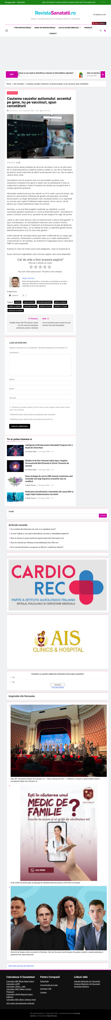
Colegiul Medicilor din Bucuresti (87, 984)
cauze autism (29, 302)
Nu (14, 682)
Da (14, 677)
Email (12, 389)
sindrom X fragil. (61, 306)
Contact (53, 34)
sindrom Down (45, 306)
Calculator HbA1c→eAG (15, 986)
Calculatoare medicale (69, 28)
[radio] (31, 267)
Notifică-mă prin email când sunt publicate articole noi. (32, 419)
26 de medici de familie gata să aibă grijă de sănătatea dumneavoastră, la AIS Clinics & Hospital (45, 883)
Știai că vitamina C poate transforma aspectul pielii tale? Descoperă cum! (76, 73)
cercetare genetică (44, 302)
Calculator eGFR (13, 984)
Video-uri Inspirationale (44, 28)
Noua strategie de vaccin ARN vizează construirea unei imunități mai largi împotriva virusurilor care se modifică (49, 478)
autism (17, 302)
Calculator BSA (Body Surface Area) (21, 999)
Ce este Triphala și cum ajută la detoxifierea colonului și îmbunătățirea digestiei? (40, 534)
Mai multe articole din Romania (21, 966)
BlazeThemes (52, 1016)
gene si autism (60, 302)
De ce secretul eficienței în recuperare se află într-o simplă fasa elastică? (37, 547)
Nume (12, 379)
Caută (11, 511)
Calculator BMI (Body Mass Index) (20, 981)
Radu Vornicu (13, 111)
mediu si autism (14, 306)
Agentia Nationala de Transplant (87, 981)
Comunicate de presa (49, 985)
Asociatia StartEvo (81, 986)
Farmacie (88, 28)
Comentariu (14, 353)
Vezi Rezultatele (58, 687)
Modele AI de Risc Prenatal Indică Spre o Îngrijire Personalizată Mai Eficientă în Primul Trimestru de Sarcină (47, 463)
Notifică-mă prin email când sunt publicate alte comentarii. (33, 415)
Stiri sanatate (12, 93)
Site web (12, 398)
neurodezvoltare (30, 306)
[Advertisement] (55, 54)
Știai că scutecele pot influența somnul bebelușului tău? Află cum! (34, 543)
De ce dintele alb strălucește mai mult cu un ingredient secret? (72, 2)
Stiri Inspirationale (22, 28)
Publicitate (44, 981)
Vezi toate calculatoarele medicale (20, 1003)
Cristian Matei (31, 451)
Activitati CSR (45, 989)
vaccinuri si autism (15, 310)
